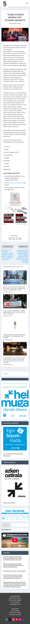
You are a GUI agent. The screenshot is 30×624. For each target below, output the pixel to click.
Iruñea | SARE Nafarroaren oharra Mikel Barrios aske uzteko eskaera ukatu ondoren (14, 312)
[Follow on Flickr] (20, 619)
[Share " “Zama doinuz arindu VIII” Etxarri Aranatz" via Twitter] (13, 238)
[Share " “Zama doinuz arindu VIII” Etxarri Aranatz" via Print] (20, 238)
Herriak (19, 23)
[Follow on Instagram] (13, 619)
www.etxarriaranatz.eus (16, 183)
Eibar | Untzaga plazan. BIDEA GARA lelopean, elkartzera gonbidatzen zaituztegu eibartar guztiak (14, 288)
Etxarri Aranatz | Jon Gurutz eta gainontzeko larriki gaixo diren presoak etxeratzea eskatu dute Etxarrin (14, 360)
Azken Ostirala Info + (9, 503)
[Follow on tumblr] (23, 619)
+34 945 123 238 (15, 602)
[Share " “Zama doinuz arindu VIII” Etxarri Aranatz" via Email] (16, 238)
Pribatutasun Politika (15, 612)
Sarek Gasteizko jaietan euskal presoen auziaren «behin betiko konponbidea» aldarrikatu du (12, 576)
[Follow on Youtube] (16, 619)
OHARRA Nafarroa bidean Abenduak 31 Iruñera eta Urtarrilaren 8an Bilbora (14, 336)
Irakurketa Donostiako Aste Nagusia (14, 571)
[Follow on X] (10, 619)
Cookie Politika (15, 611)
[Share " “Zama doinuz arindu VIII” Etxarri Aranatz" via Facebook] (10, 238)
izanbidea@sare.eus (15, 604)
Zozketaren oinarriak (15, 614)
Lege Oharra (15, 609)
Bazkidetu (6, 525)
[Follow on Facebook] (6, 619)
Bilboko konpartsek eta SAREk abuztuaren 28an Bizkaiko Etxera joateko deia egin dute (13, 565)
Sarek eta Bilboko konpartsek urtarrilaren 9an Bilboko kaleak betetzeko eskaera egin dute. (12, 558)
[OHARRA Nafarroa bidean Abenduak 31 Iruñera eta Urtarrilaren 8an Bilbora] (15, 325)
